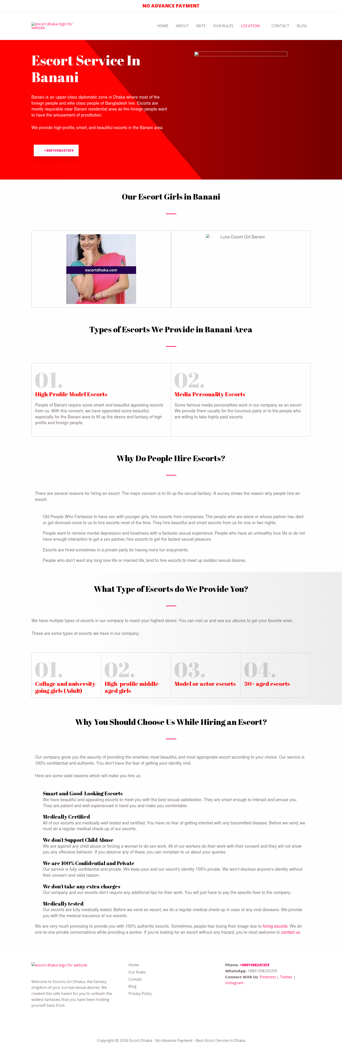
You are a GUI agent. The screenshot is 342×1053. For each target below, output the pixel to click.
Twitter (286, 977)
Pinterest (268, 977)
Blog (302, 25)
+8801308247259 (254, 964)
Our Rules (223, 25)
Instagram (234, 982)
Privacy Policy (140, 993)
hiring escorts (275, 926)
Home (162, 25)
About (182, 25)
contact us (290, 932)
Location (250, 25)
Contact (280, 25)
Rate (201, 25)
